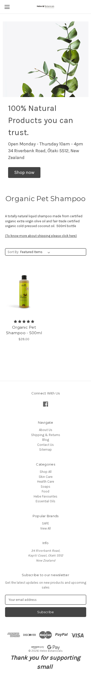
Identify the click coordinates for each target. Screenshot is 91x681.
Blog (45, 440)
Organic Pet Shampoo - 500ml (24, 330)
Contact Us (45, 445)
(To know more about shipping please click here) (41, 236)
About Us (45, 430)
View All (45, 528)
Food (45, 491)
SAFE (45, 523)
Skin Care (46, 477)
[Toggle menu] (7, 7)
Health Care (45, 481)
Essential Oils (45, 501)
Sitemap (45, 449)
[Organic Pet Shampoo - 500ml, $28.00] (24, 292)
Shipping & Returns (45, 435)
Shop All (46, 472)
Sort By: (13, 252)
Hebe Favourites (45, 496)
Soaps (45, 486)
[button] (24, 172)
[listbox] (36, 252)
